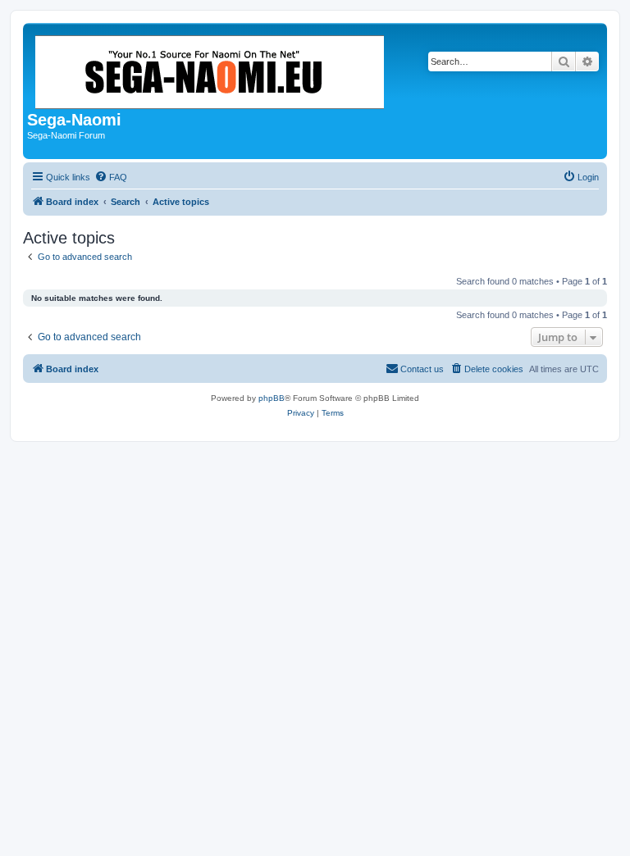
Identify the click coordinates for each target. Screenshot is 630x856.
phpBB (271, 398)
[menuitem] (110, 177)
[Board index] (211, 69)
